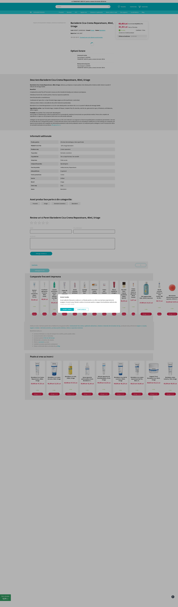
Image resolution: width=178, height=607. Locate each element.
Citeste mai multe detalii (67, 304)
